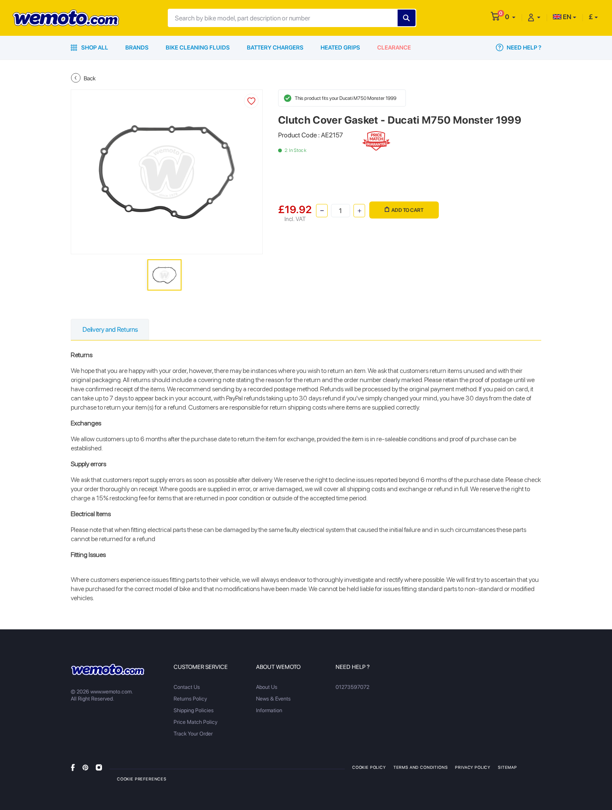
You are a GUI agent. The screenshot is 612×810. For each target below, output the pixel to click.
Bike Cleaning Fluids (198, 47)
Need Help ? (523, 47)
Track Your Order (193, 733)
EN (566, 17)
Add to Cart (407, 210)
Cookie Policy (369, 767)
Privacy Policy (472, 767)
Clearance (394, 47)
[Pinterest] (85, 767)
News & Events (273, 699)
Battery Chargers (275, 47)
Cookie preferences (142, 778)
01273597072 (352, 687)
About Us (266, 687)
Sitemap (507, 767)
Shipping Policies (194, 710)
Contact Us (187, 687)
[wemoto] (107, 669)
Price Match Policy (195, 722)
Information (269, 710)
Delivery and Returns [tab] (109, 329)
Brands (137, 47)
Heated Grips (340, 47)
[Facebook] (73, 767)
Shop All (94, 47)
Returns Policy (190, 699)
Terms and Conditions (420, 767)
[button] (510, 17)
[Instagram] (99, 767)
